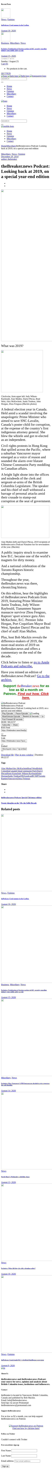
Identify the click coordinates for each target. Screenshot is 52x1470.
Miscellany (14, 43)
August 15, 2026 (8, 56)
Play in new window (24, 755)
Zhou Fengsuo (23, 778)
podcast (28, 776)
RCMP (35, 776)
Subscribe (6, 725)
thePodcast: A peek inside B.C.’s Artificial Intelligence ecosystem (22, 1360)
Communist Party (29, 771)
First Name (6, 1450)
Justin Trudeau (14, 776)
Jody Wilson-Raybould (27, 773)
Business (5, 43)
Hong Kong (12, 773)
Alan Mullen (6, 768)
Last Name (6, 1456)
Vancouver (12, 778)
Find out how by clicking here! (26, 1428)
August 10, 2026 (8, 1274)
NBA (23, 776)
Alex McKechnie (19, 768)
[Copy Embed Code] (2, 750)
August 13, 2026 (8, 1182)
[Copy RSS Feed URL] (2, 733)
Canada (13, 771)
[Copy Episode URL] (2, 744)
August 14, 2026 (8, 1090)
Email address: (7, 1461)
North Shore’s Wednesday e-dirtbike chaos (15, 1177)
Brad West (31, 768)
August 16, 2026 (8, 31)
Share (15, 725)
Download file (7, 755)
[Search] (2, 82)
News (3, 19)
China (19, 771)
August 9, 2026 (8, 1365)
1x (43, 716)
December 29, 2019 (9, 156)
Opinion (11, 19)
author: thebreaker (9, 159)
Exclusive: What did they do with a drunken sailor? (18, 1268)
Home (4, 146)
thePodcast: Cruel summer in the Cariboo (15, 25)
